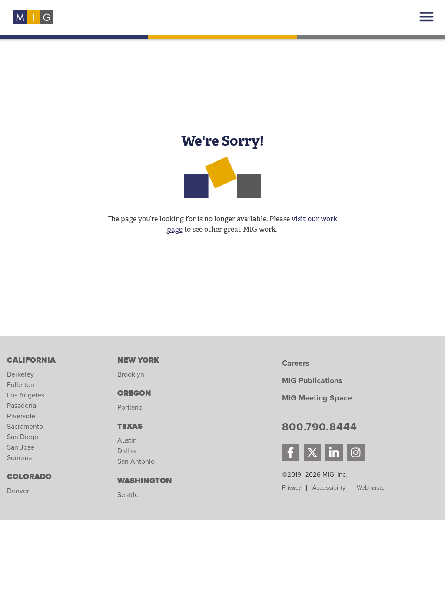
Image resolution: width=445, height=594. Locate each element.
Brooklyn (130, 374)
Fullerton (20, 384)
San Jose (20, 447)
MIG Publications (312, 381)
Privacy (291, 487)
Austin (127, 440)
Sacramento (25, 426)
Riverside (21, 416)
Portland (130, 407)
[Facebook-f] (290, 452)
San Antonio (136, 461)
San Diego (22, 437)
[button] (426, 16)
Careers (295, 363)
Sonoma (19, 458)
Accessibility (328, 487)
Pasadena (21, 405)
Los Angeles (25, 395)
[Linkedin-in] (334, 452)
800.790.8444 (319, 428)
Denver (18, 491)
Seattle (128, 495)
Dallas (126, 451)
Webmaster (372, 487)
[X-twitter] (312, 452)
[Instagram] (356, 452)
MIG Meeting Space (317, 398)
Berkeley (20, 374)
